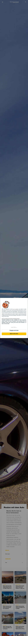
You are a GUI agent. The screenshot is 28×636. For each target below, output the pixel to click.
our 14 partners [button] (15, 309)
